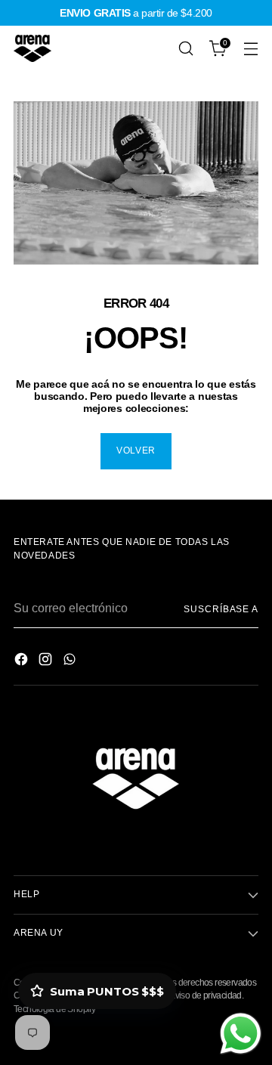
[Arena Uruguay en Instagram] (47, 662)
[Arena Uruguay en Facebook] (23, 662)
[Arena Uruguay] (32, 48)
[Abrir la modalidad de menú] (250, 48)
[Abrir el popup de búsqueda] (185, 48)
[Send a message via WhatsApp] (240, 1033)
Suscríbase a (221, 609)
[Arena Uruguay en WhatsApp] (71, 662)
